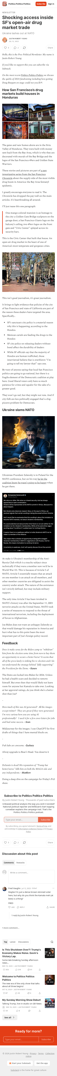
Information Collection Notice (30, 829)
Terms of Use (42, 826)
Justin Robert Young (18, 39)
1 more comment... (10, 928)
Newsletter (8, 12)
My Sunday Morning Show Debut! (21, 1000)
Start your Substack (21, 1063)
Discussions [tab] (23, 942)
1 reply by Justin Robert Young (24, 915)
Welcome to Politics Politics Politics (18, 978)
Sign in (51, 4)
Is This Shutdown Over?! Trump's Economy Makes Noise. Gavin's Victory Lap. (21, 953)
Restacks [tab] (20, 862)
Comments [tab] (9, 862)
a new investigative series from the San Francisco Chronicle (24, 174)
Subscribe (41, 4)
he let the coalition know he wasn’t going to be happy (24, 481)
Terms (41, 1053)
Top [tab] (5, 942)
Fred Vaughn (14, 888)
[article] (28, 959)
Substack (15, 1070)
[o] (50, 953)
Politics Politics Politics (32, 75)
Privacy (33, 1053)
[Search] (52, 942)
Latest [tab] (12, 942)
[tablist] (14, 862)
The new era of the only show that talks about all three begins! (21, 985)
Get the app (42, 1063)
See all (7, 1017)
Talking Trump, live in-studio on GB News (22, 1003)
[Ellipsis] (53, 888)
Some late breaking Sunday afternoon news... (20, 961)
